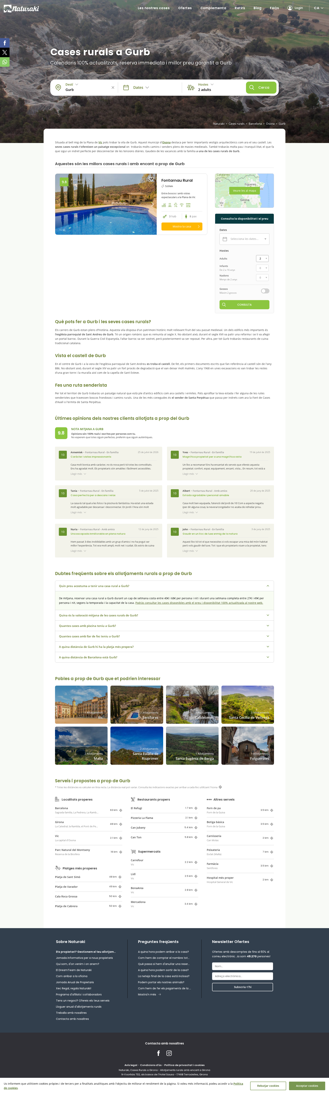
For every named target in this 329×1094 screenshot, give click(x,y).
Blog (257, 8)
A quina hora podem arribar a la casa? (163, 952)
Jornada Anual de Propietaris (75, 982)
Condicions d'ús (150, 1065)
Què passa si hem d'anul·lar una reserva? (164, 964)
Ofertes (185, 8)
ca (316, 8)
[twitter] (5, 52)
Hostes (224, 250)
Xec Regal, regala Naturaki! (73, 988)
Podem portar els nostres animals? (161, 982)
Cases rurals (236, 123)
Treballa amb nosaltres (71, 1013)
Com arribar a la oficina (71, 976)
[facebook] (5, 43)
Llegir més (76, 474)
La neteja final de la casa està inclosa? (163, 976)
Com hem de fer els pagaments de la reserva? (164, 988)
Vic (100, 142)
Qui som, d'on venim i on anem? (77, 964)
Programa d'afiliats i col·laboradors (79, 994)
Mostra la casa (182, 226)
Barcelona (255, 123)
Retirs (240, 8)
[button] (144, 204)
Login (299, 8)
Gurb (282, 123)
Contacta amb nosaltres (72, 1019)
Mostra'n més (147, 994)
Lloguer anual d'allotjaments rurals (78, 1007)
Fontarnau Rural (95, 452)
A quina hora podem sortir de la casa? (163, 970)
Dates (223, 229)
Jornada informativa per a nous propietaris (84, 958)
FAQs (274, 8)
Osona (270, 123)
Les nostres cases (154, 8)
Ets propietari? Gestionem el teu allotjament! (86, 952)
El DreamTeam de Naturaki (74, 970)
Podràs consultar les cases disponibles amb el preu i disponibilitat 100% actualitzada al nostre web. (199, 603)
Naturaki (218, 123)
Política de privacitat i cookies (184, 1065)
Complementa (213, 8)
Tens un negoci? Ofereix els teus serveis (82, 1000)
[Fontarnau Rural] (106, 204)
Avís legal (131, 1065)
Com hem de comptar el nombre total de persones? (164, 958)
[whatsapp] (5, 62)
